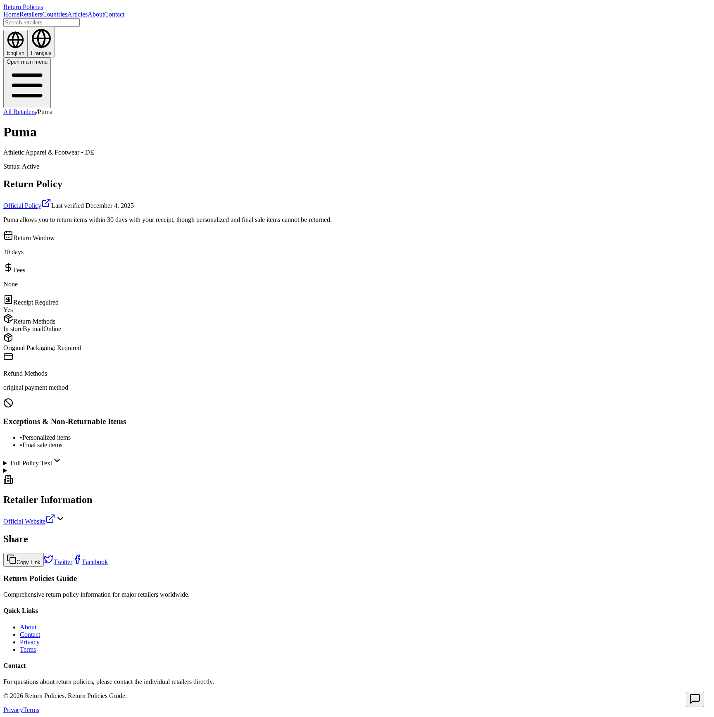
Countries (54, 14)
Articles (77, 14)
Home (11, 14)
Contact (114, 14)
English (15, 53)
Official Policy (22, 205)
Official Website (24, 521)
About (96, 14)
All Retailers (19, 111)
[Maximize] (695, 699)
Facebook (95, 561)
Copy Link (28, 562)
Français (41, 53)
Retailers (30, 14)
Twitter (63, 561)
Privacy (30, 642)
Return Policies (23, 6)
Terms (28, 649)
